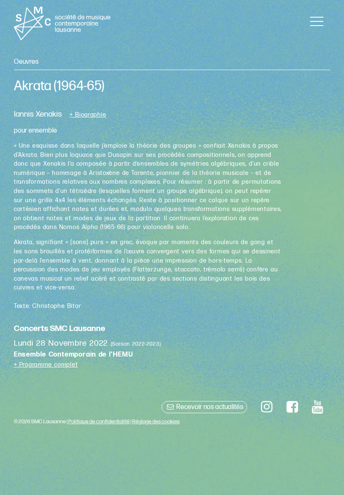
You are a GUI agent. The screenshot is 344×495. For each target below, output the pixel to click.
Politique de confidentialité (99, 421)
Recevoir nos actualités (209, 407)
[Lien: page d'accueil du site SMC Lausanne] (62, 23)
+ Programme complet (46, 364)
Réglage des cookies (156, 421)
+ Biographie (88, 115)
